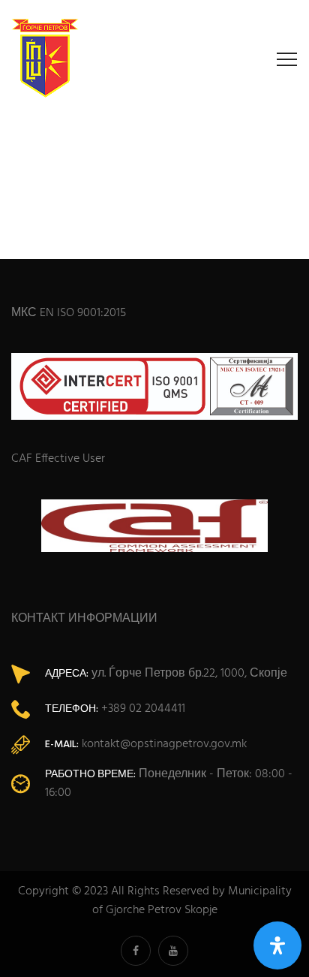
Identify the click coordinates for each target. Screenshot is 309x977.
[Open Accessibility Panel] (278, 945)
